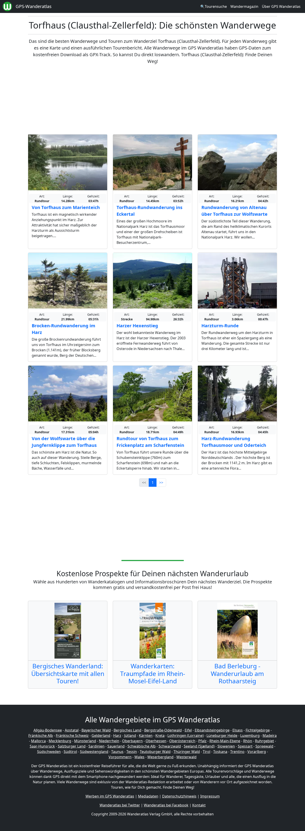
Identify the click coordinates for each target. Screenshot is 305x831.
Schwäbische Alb (141, 746)
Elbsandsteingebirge (212, 730)
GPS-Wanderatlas (34, 6)
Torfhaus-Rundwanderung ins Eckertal (149, 210)
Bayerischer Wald (96, 730)
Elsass (237, 730)
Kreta (160, 735)
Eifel (188, 730)
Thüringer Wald (186, 751)
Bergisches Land (127, 730)
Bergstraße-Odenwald (163, 730)
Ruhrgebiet (264, 740)
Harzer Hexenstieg (137, 326)
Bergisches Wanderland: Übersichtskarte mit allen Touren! (67, 673)
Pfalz (202, 740)
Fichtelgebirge (258, 730)
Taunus (117, 751)
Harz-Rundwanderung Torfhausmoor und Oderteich (233, 441)
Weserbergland (160, 756)
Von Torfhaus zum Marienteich (66, 207)
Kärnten (145, 735)
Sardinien (96, 746)
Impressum (210, 796)
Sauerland (116, 746)
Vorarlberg (256, 751)
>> (161, 482)
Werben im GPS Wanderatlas (110, 796)
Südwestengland (94, 751)
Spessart (245, 746)
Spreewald (264, 746)
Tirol (206, 751)
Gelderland (101, 735)
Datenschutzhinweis (179, 796)
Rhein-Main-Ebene (224, 740)
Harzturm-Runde (220, 326)
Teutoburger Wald (155, 751)
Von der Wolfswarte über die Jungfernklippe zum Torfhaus (64, 441)
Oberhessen (156, 740)
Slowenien (226, 746)
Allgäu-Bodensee (47, 730)
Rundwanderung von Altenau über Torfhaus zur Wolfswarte (234, 210)
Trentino (237, 751)
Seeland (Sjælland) (199, 746)
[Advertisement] (152, 99)
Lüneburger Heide (222, 735)
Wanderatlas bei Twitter (120, 805)
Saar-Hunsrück (42, 746)
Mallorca (38, 740)
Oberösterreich (182, 740)
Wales (139, 756)
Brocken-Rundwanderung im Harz (63, 329)
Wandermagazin (244, 6)
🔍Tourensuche (213, 6)
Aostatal (72, 730)
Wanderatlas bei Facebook (166, 805)
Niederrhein (109, 740)
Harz (117, 735)
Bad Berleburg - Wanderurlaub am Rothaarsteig (237, 673)
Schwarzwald (170, 746)
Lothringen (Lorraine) (185, 735)
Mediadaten (148, 796)
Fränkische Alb (40, 735)
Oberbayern (132, 740)
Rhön (247, 740)
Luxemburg (250, 735)
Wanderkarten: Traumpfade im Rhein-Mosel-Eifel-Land (152, 673)
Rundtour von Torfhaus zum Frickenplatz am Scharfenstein (150, 441)
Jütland (130, 735)
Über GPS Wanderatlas (281, 6)
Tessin (131, 751)
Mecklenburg (60, 740)
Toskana (220, 751)
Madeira (270, 735)
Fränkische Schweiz (72, 735)
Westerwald (186, 756)
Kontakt (199, 805)
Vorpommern (120, 756)
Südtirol (70, 751)
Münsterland (85, 740)
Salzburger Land (72, 746)
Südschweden (49, 751)
